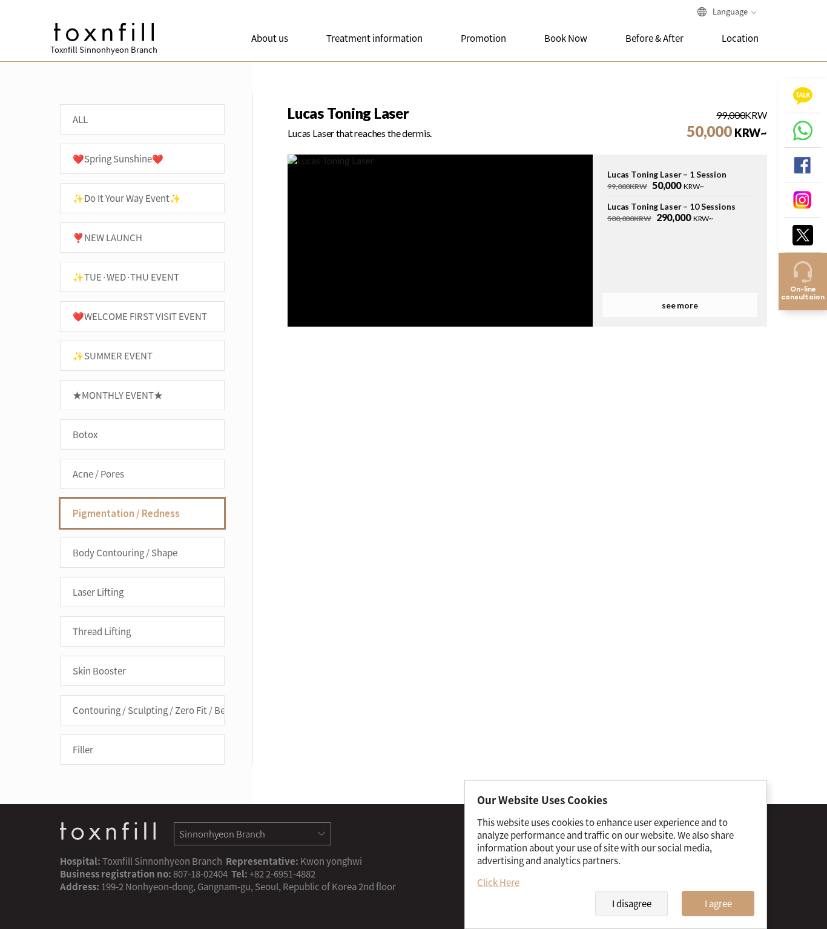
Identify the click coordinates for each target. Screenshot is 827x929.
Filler (83, 749)
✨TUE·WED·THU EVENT (126, 277)
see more (680, 305)
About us (269, 38)
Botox (85, 434)
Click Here (498, 882)
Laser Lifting (98, 592)
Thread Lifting (102, 631)
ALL (80, 119)
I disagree (631, 903)
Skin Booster (99, 671)
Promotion (483, 38)
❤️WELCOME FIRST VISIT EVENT (140, 316)
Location (740, 38)
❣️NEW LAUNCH (107, 237)
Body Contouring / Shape (125, 552)
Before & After (654, 38)
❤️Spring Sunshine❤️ (118, 158)
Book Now (565, 38)
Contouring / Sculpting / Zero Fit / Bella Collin (148, 710)
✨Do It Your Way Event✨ (127, 198)
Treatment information (374, 38)
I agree (718, 903)
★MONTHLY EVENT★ (118, 395)
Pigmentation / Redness (126, 513)
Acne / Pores (98, 474)
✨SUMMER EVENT (113, 355)
